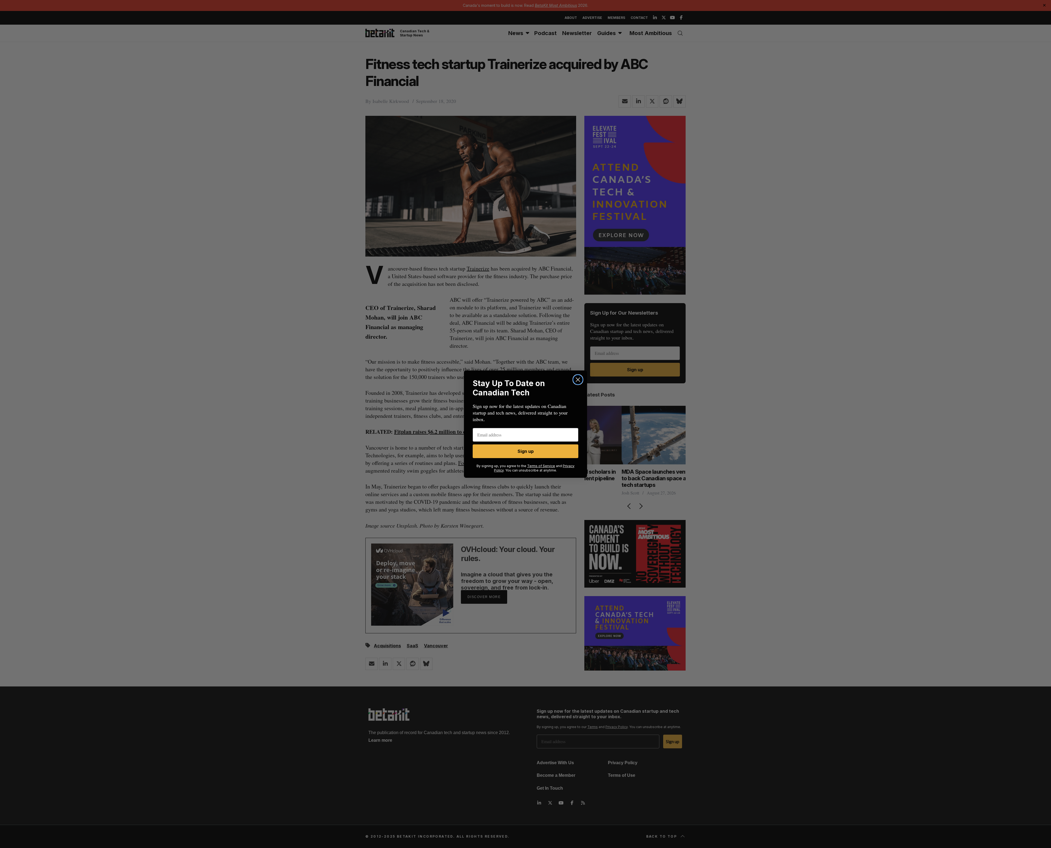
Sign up (526, 451)
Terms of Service (541, 466)
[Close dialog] (578, 379)
